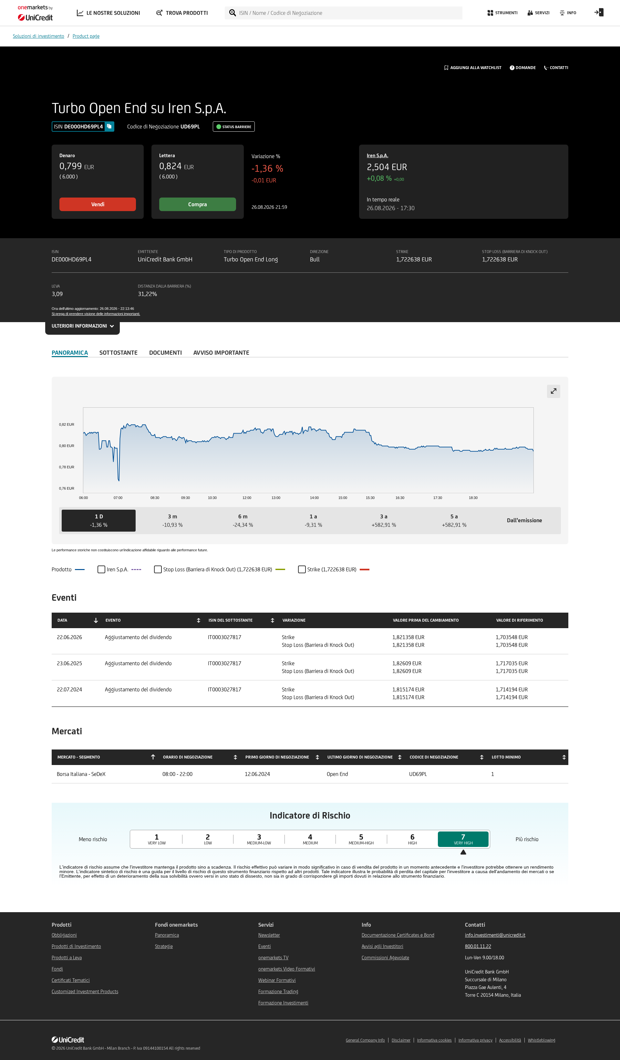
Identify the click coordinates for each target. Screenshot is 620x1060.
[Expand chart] (553, 391)
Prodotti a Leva (67, 957)
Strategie (164, 946)
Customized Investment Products (85, 991)
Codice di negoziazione (434, 757)
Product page (86, 36)
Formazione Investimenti (283, 1002)
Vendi (97, 204)
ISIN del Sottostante (231, 620)
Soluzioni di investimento (38, 36)
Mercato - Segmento (78, 757)
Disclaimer (401, 1040)
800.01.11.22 (478, 946)
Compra (197, 204)
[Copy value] (109, 126)
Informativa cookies (434, 1040)
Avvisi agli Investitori (382, 946)
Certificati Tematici (71, 980)
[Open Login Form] (599, 14)
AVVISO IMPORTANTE (221, 352)
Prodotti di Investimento (76, 946)
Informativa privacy (475, 1040)
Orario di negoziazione (187, 757)
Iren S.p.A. (377, 155)
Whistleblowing (541, 1040)
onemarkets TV (273, 957)
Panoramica (70, 352)
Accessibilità (510, 1040)
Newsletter (269, 935)
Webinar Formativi (277, 980)
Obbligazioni (64, 935)
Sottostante (118, 352)
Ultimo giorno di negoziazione (360, 757)
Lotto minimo (506, 757)
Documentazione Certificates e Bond (398, 935)
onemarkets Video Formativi (286, 969)
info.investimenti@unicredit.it (495, 935)
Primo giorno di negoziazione (277, 757)
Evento (113, 620)
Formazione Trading (278, 991)
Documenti (165, 352)
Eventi (264, 946)
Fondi (57, 969)
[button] (99, 521)
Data (62, 620)
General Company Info (365, 1040)
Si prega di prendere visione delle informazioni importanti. (96, 314)
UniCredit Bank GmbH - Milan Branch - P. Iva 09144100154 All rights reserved (133, 1048)
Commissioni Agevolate (385, 957)
